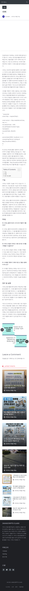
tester (8, 16)
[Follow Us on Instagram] (10, 570)
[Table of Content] (19, 170)
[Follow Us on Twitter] (7, 570)
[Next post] (27, 341)
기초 (4, 7)
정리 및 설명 (7, 176)
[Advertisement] (14, 35)
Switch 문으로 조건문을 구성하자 (18, 328)
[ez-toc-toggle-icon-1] (18, 169)
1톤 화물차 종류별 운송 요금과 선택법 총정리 (19, 487)
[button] (27, 2)
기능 (5, 172)
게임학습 (4, 554)
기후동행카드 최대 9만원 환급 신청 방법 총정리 (20, 476)
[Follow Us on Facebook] (3, 570)
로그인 (16, 358)
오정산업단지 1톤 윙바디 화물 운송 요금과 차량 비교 (19, 498)
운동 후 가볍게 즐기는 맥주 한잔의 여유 (19, 509)
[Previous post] (2, 330)
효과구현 (4, 557)
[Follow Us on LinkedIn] (13, 570)
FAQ (5, 174)
